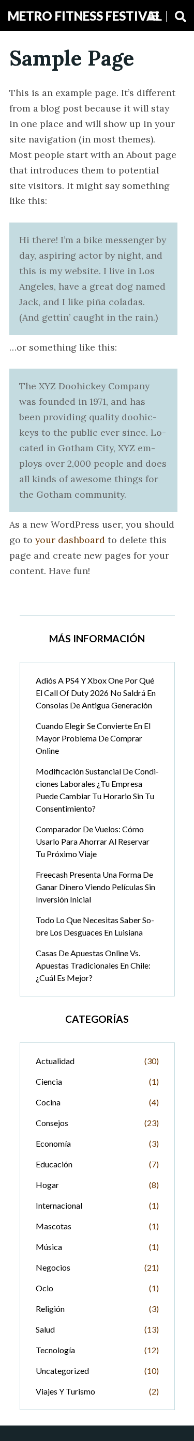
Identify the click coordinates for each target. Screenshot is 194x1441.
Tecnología (55, 1350)
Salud (45, 1329)
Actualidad (55, 1061)
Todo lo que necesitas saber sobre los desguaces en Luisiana (95, 926)
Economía (53, 1143)
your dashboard (70, 540)
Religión (50, 1308)
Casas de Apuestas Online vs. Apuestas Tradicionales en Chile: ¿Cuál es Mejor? (93, 965)
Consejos (52, 1123)
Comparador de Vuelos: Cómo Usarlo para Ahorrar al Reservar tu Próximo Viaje (93, 841)
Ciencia (49, 1081)
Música (49, 1247)
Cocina (48, 1102)
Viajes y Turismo (65, 1391)
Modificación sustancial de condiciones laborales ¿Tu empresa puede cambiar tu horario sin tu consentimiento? (97, 789)
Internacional (59, 1205)
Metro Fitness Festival (85, 15)
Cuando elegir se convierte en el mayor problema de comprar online (93, 738)
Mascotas (53, 1226)
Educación (54, 1164)
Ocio (44, 1288)
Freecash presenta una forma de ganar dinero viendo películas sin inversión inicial (95, 886)
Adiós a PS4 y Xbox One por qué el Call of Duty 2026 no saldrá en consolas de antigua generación (96, 692)
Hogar (47, 1185)
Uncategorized (62, 1370)
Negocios (53, 1267)
